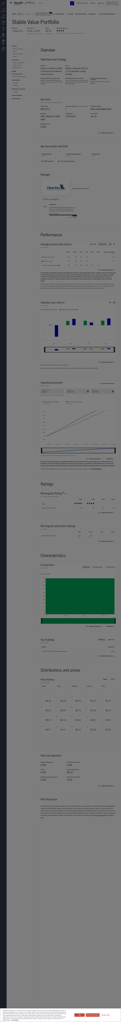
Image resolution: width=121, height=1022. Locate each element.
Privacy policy (15, 1020)
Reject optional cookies (93, 1015)
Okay (79, 1015)
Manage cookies (106, 1015)
